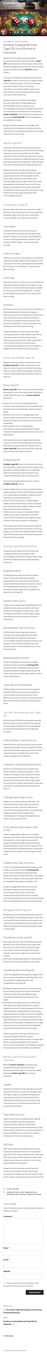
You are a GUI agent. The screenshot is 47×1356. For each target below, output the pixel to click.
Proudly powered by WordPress (14, 1350)
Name (6, 1248)
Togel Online (13, 1189)
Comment (8, 1216)
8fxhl (25, 41)
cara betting (13, 1192)
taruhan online (34, 1194)
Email (6, 1260)
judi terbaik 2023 (28, 1192)
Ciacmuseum (14, 3)
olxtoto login (8, 1336)
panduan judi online (16, 1194)
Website (6, 1271)
